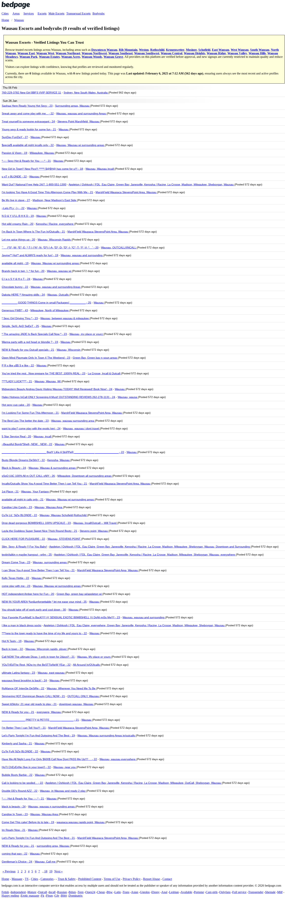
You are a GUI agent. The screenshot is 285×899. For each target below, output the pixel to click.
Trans (126, 892)
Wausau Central (171, 53)
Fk (42, 895)
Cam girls (212, 892)
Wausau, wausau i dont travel (81, 428)
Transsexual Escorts (78, 13)
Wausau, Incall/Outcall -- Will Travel (95, 522)
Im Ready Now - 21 (13, 830)
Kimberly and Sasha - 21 (17, 743)
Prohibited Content (89, 879)
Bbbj (64, 895)
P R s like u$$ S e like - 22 (18, 365)
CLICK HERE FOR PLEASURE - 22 (23, 538)
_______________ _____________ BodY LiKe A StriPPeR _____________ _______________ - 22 (63, 452)
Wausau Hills (257, 53)
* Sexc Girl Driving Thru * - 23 (20, 318)
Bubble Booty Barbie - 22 (17, 774)
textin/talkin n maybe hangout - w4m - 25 (27, 554)
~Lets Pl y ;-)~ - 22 (13, 208)
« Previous (9, 871)
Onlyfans (225, 892)
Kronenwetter (175, 49)
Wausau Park (28, 56)
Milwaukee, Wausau (42, 152)
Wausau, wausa (128, 397)
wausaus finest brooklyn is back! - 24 (24, 680)
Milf (279, 892)
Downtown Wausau (104, 49)
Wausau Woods (92, 56)
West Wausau (240, 49)
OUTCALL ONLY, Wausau (83, 696)
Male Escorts (56, 13)
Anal (164, 892)
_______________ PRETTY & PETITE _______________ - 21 (40, 719)
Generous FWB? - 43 (15, 310)
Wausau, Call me (45, 861)
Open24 (90, 892)
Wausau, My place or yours (94, 656)
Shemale (270, 892)
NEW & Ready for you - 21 (18, 712)
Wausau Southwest (146, 53)
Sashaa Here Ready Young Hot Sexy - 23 (27, 105)
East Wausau (220, 49)
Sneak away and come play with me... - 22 (28, 113)
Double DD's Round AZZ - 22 (19, 790)
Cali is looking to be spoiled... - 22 (22, 782)
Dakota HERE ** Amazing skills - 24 (23, 294)
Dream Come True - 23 (16, 562)
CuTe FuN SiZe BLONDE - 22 (20, 751)
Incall (52, 892)
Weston (144, 49)
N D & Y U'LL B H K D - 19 (18, 215)
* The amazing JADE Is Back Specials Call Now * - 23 (34, 334)
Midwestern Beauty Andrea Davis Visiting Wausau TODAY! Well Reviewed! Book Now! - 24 (57, 389)
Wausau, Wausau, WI (48, 381)
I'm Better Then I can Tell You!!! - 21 (24, 727)
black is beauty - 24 (14, 806)
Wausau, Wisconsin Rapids (55, 239)
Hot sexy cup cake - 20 (16, 404)
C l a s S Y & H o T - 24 (16, 278)
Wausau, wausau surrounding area (73, 420)
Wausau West (45, 53)
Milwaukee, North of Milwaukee (49, 310)
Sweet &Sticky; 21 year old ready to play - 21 (29, 704)
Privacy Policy (132, 879)
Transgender (255, 892)
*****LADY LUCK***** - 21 (17, 381)
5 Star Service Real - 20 (16, 436)
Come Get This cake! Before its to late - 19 (28, 822)
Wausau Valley (237, 53)
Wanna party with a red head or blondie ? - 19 (30, 342)
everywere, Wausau (49, 712)
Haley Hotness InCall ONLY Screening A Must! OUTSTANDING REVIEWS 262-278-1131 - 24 (58, 397)
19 (50, 871)
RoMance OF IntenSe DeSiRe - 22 (23, 688)
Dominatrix (76, 895)
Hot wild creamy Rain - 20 (17, 223)
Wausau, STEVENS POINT (64, 538)
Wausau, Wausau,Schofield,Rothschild (63, 515)
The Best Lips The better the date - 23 (25, 420)
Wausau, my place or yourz (86, 334)
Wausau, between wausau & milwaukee (65, 318)
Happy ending (10, 895)
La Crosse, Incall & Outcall (104, 373)
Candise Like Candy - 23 (17, 507)
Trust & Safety (67, 879)
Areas (16, 13)
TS (26, 879)
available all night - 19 (15, 263)
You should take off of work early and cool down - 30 (34, 609)
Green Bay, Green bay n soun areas (95, 357)
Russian (62, 892)
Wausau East (26, 53)
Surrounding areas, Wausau (72, 105)
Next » (58, 871)
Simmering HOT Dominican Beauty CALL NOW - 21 (33, 696)
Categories (47, 879)
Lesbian (174, 892)
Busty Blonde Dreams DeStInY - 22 (23, 460)
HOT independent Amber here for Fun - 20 (28, 593)
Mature (32, 892)
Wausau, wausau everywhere (117, 759)
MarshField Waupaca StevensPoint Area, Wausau (126, 192)
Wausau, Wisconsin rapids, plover (46, 649)
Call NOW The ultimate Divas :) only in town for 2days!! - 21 (38, 656)
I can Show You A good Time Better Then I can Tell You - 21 (38, 570)
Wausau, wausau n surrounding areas (51, 806)
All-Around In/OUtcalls (87, 664)
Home (5, 879)
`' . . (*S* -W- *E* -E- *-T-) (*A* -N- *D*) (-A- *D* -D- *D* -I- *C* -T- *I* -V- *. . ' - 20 (50, 247)
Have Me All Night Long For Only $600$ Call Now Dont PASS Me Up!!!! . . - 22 (49, 759)
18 (45, 871)
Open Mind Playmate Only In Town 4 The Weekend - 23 (36, 357)
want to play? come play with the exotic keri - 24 (31, 428)
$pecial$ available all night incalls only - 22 (28, 145)
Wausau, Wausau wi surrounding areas (80, 145)
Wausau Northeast (68, 53)
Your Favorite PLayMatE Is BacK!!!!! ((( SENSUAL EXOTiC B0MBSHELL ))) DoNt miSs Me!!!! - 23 (61, 617)
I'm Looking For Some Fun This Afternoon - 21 (30, 412)
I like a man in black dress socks (21, 625)
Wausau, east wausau (51, 672)
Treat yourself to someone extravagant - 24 (28, 121)
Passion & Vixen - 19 (14, 152)
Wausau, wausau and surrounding (82, 255)
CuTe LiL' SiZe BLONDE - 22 (19, 515)
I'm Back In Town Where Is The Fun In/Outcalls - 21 (33, 231)
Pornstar (199, 892)
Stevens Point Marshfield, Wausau (78, 121)
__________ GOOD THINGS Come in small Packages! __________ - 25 (46, 302)
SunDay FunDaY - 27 (15, 137)
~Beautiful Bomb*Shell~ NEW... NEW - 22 (27, 444)
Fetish (5, 892)
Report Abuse (151, 879)
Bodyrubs (98, 13)
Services (28, 13)
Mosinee (191, 49)
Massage (17, 879)
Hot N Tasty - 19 (12, 641)
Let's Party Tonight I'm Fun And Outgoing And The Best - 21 (38, 837)
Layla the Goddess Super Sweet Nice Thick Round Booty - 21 (39, 530)
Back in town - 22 (12, 649)
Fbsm (49, 895)
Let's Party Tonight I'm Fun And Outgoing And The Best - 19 (38, 735)
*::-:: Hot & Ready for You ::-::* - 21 (23, 798)
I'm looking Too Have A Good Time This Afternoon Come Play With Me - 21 (47, 192)
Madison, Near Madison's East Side (55, 200)
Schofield (204, 49)
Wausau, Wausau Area (49, 507)
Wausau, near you (64, 767)
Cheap (101, 892)
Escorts (42, 13)
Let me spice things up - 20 (18, 239)
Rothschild (157, 49)
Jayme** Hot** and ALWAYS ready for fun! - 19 (30, 255)
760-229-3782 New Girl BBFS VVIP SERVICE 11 (31, 92)
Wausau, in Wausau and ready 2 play (63, 790)
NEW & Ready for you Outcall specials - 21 (28, 349)
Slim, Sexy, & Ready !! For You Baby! (24, 546)
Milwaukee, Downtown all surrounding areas (84, 475)
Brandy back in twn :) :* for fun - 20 (23, 271)
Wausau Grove (113, 56)
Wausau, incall (43, 436)
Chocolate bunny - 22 (15, 286)
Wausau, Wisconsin (69, 349)
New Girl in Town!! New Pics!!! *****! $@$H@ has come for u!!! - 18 (42, 168)
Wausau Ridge (216, 53)
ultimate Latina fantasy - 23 (18, 672)
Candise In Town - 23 (15, 814)
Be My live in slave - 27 (16, 200)
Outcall (42, 892)
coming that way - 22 (14, 853)
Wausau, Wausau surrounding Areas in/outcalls (106, 735)
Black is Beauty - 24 (14, 467)
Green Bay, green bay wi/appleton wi (79, 593)
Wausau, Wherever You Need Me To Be (71, 688)
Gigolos (145, 892)
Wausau (64, 129)
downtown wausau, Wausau (76, 704)
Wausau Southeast (120, 53)
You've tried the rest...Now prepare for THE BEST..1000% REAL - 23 (43, 373)
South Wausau (259, 49)
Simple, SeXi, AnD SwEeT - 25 (20, 326)
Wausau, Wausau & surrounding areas (52, 467)
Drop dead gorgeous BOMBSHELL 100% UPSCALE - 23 (36, 522)
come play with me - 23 (16, 586)
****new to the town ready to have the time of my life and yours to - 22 (44, 633)
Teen (81, 892)
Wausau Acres (70, 56)
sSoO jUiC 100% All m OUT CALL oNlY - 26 (28, 475)
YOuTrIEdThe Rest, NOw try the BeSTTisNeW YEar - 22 (36, 664)
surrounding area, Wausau (53, 845)
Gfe (56, 895)
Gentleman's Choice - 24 (17, 861)
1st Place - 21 (10, 491)
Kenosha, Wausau (58, 460)
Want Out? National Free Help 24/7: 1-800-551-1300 (34, 184)
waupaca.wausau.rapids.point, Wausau (81, 822)
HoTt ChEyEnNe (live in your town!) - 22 (26, 767)
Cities (5, 13)
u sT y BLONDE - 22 (14, 176)
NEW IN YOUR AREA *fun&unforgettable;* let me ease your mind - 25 (44, 601)
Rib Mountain (128, 49)
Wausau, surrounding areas (50, 562)
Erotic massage (30, 895)
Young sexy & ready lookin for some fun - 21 (29, 129)
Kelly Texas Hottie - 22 (15, 578)
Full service (239, 892)
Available (186, 892)
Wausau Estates (49, 56)
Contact (167, 879)
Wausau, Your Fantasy (35, 491)
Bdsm (72, 892)
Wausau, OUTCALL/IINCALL (119, 247)
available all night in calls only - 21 (22, 499)
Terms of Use (112, 879)
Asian (134, 892)
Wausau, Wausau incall (100, 168)
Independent (18, 892)
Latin (117, 892)
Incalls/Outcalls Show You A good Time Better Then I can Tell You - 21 (44, 483)
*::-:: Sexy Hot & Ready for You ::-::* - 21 (26, 160)
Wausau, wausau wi (59, 271)
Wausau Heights (194, 53)
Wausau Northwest (94, 53)
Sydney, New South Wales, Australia (86, 92)
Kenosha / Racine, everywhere (55, 223)
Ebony (155, 892)
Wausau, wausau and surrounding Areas (81, 113)
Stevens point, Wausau (94, 530)
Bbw (110, 892)
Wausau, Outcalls (58, 294)
